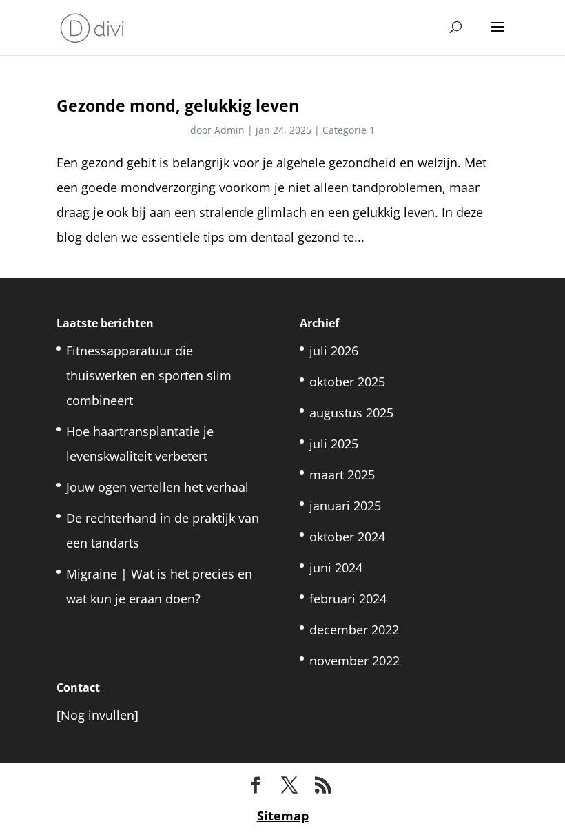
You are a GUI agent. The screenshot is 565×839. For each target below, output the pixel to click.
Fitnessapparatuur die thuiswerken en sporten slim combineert (149, 375)
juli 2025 (333, 443)
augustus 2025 (351, 412)
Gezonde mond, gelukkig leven (177, 105)
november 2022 (354, 660)
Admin (229, 129)
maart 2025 (342, 474)
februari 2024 (348, 598)
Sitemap (283, 815)
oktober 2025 (347, 381)
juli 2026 (333, 350)
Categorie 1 (348, 129)
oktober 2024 (347, 536)
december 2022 (354, 629)
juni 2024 (335, 567)
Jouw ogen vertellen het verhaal (157, 487)
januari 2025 (345, 505)
